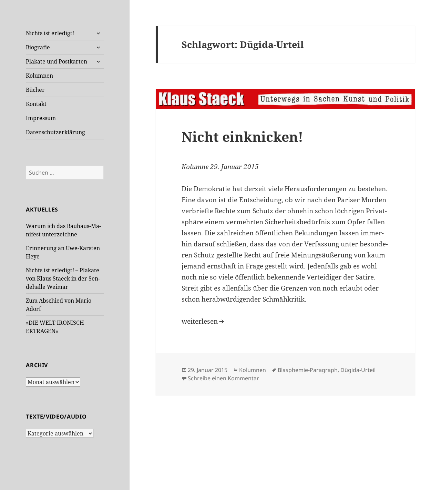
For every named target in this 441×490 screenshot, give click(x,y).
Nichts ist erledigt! (50, 33)
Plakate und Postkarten (56, 61)
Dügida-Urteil (358, 370)
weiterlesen (204, 321)
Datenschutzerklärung (55, 132)
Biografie (38, 47)
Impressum (41, 118)
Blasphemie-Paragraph (308, 370)
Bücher (35, 90)
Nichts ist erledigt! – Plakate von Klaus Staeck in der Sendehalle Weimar (63, 278)
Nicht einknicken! (242, 136)
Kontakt (36, 104)
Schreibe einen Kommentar (223, 378)
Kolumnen (39, 75)
